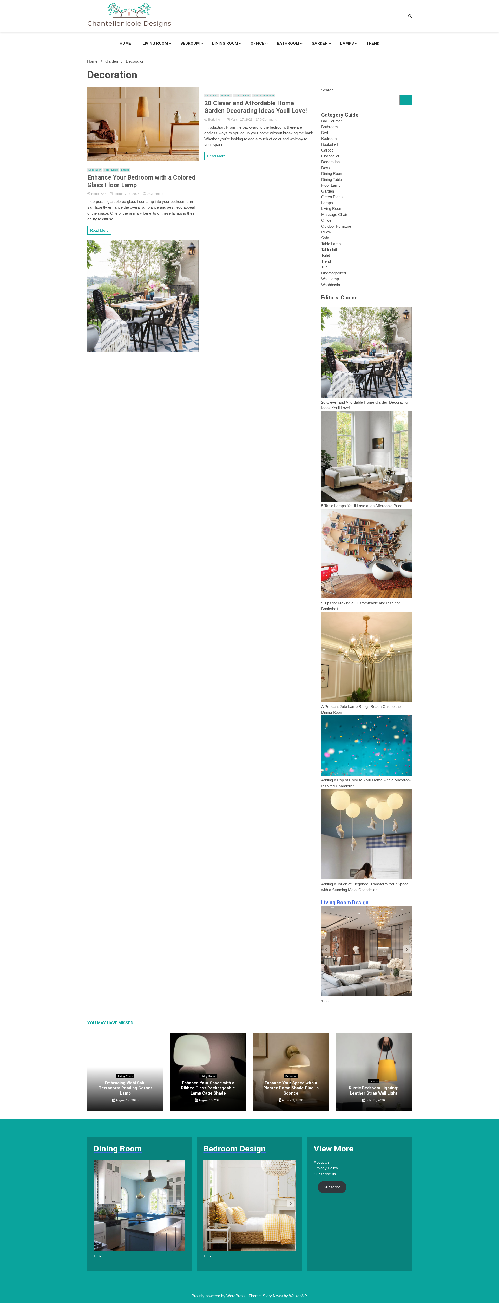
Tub (324, 267)
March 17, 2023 (241, 119)
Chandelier (330, 156)
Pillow (326, 232)
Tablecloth (329, 249)
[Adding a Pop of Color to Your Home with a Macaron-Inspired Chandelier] (366, 746)
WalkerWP (297, 1296)
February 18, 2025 (126, 194)
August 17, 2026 (127, 1100)
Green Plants (242, 95)
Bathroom (288, 43)
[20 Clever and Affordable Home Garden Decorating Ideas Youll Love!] (366, 353)
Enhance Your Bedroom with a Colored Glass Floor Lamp (141, 181)
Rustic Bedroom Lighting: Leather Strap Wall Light (373, 1090)
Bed (324, 132)
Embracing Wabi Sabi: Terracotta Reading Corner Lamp (125, 1088)
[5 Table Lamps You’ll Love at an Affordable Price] (366, 457)
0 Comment (155, 194)
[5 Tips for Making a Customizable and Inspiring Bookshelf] (366, 554)
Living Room (155, 43)
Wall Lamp (330, 279)
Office (257, 43)
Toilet (325, 255)
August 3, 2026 (292, 1100)
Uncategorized (333, 273)
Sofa (325, 238)
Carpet (327, 150)
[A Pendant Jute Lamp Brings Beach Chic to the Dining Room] (366, 658)
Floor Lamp (111, 169)
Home (125, 43)
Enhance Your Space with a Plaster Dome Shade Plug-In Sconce (291, 1088)
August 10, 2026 (209, 1100)
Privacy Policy (326, 1168)
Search (327, 90)
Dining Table (331, 179)
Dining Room (225, 43)
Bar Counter (331, 121)
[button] (407, 949)
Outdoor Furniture (263, 95)
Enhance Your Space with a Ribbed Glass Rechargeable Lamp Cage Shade (208, 1088)
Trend (372, 43)
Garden (320, 43)
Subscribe (332, 1187)
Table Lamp (331, 243)
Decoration (94, 169)
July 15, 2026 (375, 1100)
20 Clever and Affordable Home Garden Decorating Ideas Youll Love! (255, 107)
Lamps (347, 43)
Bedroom (190, 43)
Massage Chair (334, 214)
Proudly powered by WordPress (219, 1296)
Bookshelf (329, 144)
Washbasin (330, 284)
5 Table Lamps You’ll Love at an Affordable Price (361, 506)
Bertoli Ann (98, 194)
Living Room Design (345, 902)
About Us (322, 1162)
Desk (325, 168)
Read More (99, 230)
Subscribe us (325, 1174)
